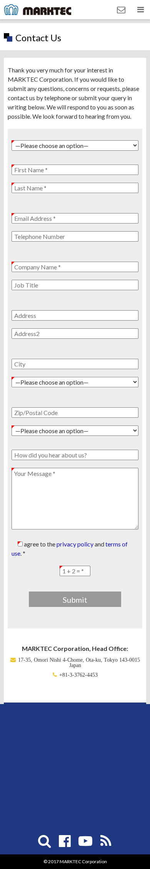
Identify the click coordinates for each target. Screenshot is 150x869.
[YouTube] (85, 841)
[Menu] (140, 9)
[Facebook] (65, 841)
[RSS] (105, 841)
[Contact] (121, 9)
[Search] (44, 841)
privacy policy (75, 544)
